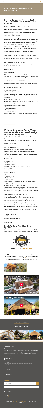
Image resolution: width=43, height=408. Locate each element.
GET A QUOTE (9, 126)
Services (7, 364)
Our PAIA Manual (9, 374)
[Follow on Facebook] (5, 396)
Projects (7, 362)
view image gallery (21, 326)
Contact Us (8, 371)
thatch (26, 257)
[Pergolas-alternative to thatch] (21, 271)
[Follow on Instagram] (8, 396)
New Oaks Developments (20, 401)
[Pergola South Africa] (10, 271)
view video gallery (21, 322)
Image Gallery (8, 369)
